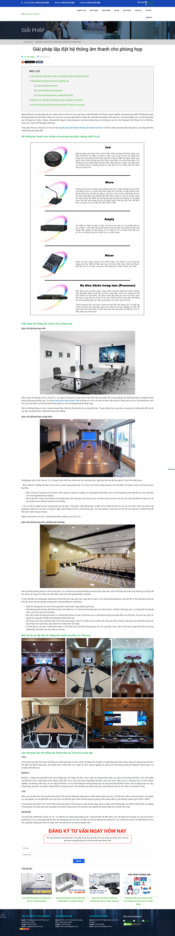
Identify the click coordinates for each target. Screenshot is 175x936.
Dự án (116, 10)
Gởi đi (79, 861)
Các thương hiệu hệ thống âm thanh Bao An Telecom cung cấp (57, 105)
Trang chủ (81, 10)
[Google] (146, 921)
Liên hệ (149, 17)
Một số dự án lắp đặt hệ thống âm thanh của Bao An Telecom (57, 100)
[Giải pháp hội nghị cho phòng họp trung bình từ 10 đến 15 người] (36, 883)
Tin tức (148, 10)
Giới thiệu (94, 10)
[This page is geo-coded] (24, 929)
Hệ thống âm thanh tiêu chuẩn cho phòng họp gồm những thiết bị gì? (60, 76)
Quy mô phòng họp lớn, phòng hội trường (55, 95)
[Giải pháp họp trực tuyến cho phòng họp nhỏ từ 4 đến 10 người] (70, 883)
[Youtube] (137, 921)
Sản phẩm (106, 10)
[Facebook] (127, 921)
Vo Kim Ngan (29, 57)
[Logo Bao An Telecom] (30, 14)
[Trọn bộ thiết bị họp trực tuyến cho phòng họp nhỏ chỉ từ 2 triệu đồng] (104, 883)
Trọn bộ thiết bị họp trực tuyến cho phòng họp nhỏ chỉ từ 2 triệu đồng (104, 901)
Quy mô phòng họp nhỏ (47, 86)
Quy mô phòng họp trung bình (50, 91)
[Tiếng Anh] (149, 2)
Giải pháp (127, 10)
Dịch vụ (138, 10)
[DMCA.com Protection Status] (132, 924)
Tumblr (39, 62)
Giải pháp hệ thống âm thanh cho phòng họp (50, 81)
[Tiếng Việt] (149, 4)
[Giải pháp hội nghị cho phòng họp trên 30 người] (138, 883)
